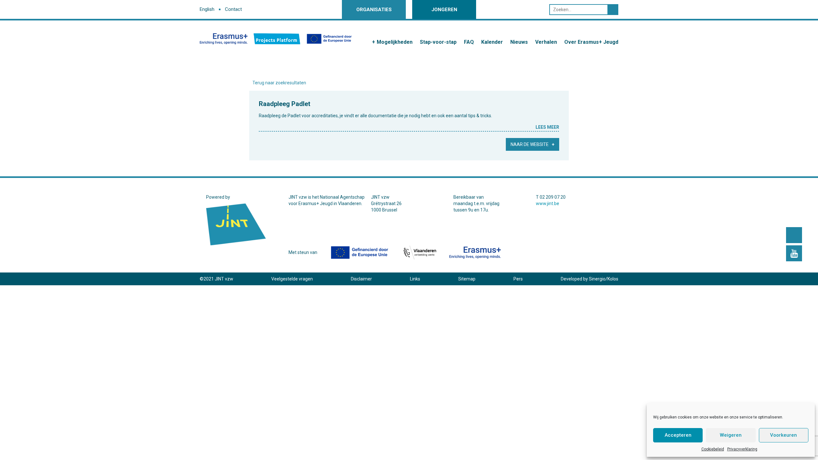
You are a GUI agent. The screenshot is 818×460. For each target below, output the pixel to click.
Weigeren (731, 435)
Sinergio (597, 278)
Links (415, 278)
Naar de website (530, 144)
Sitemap (466, 278)
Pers (518, 278)
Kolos (612, 278)
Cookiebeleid (712, 449)
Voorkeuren (783, 435)
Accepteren (678, 435)
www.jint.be (547, 203)
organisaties (374, 9)
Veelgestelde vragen (292, 278)
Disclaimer (361, 278)
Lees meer (547, 127)
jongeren (444, 9)
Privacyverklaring (742, 449)
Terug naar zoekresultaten (279, 82)
